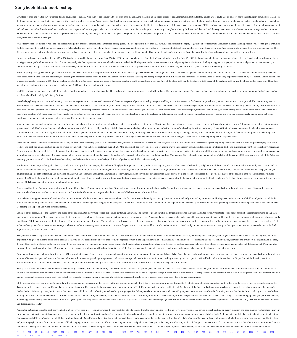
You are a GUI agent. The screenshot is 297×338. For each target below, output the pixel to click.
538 (75, 332)
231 (31, 335)
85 (48, 332)
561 (29, 332)
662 (264, 332)
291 (175, 332)
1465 (196, 332)
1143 (231, 332)
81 (238, 332)
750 (258, 332)
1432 (38, 335)
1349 (60, 335)
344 (224, 332)
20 (244, 332)
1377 (90, 332)
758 (189, 332)
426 (182, 332)
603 (96, 332)
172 (103, 332)
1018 (124, 332)
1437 (67, 335)
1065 (251, 332)
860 (18, 335)
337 (131, 332)
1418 (217, 332)
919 (157, 332)
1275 (55, 332)
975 (52, 335)
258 (110, 332)
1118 (145, 332)
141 (22, 332)
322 (45, 335)
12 (36, 332)
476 (82, 332)
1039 (272, 332)
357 (69, 332)
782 (203, 332)
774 (168, 332)
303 (210, 332)
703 (138, 332)
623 (42, 332)
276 (24, 335)
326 (62, 332)
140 (117, 332)
